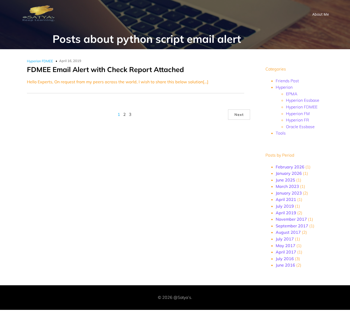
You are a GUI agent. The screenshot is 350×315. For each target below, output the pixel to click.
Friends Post (287, 80)
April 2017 (286, 252)
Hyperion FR (297, 120)
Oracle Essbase (300, 126)
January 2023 (289, 193)
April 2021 (286, 199)
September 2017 (292, 225)
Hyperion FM (298, 113)
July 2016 (285, 258)
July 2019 (285, 206)
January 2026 (289, 173)
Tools (281, 133)
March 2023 (287, 186)
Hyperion (284, 87)
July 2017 (285, 238)
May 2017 (285, 245)
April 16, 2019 (70, 61)
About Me (320, 14)
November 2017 (291, 219)
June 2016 (285, 265)
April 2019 (286, 212)
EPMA (291, 93)
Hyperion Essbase (302, 100)
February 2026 (290, 166)
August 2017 (288, 232)
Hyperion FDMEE (40, 61)
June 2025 (285, 179)
